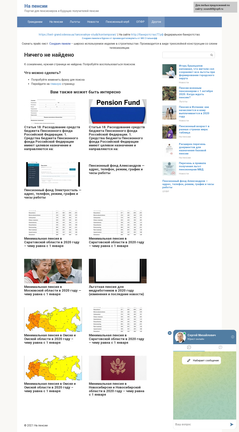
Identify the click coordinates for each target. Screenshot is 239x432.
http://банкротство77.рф (147, 34)
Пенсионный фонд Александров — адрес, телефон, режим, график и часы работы (188, 184)
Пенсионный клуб (117, 21)
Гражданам (35, 21)
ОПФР (140, 21)
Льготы (75, 21)
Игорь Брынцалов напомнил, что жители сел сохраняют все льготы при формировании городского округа (197, 72)
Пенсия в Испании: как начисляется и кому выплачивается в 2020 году (194, 111)
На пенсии (35, 6)
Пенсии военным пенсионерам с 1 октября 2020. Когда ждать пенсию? (196, 92)
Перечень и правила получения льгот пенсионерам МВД (192, 166)
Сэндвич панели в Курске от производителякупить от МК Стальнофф (119, 38)
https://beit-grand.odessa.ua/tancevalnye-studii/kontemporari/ (78, 34)
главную (55, 84)
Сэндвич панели (60, 43)
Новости (93, 21)
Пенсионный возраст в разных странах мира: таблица (194, 129)
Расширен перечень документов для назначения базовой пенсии (192, 149)
